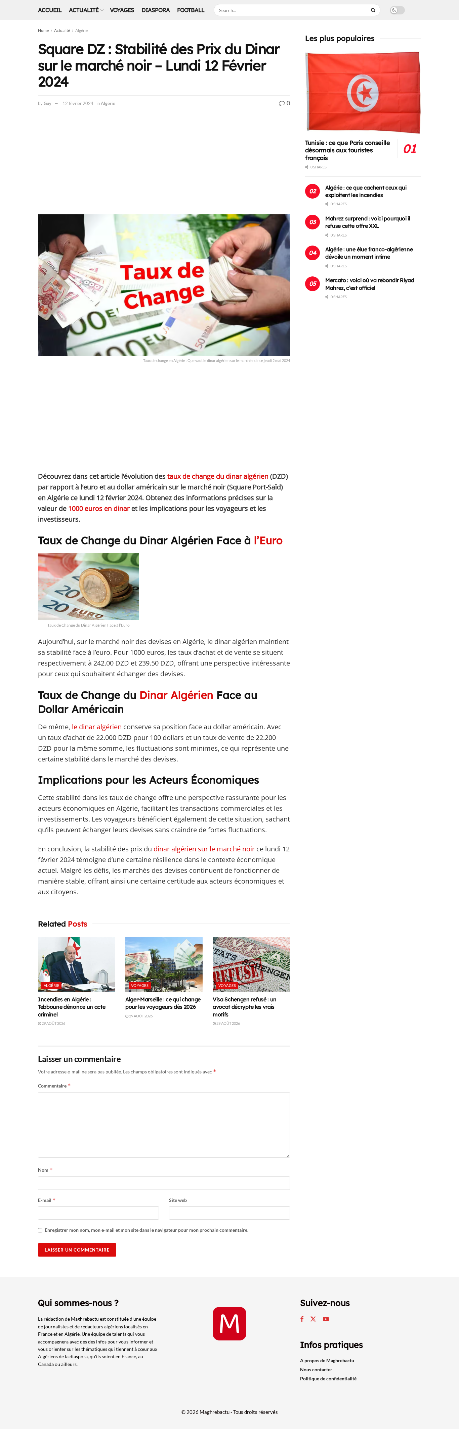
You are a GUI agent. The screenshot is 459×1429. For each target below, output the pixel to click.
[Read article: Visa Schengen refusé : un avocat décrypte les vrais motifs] (251, 964)
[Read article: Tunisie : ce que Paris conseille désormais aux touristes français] (363, 92)
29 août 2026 (53, 1023)
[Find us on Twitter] (313, 1319)
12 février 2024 (77, 103)
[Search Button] (374, 10)
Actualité (83, 9)
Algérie (81, 30)
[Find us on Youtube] (326, 1319)
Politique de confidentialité (328, 1378)
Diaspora (155, 9)
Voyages (122, 9)
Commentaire (54, 1085)
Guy (47, 103)
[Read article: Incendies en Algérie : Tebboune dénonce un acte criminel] (76, 964)
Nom (45, 1170)
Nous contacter (316, 1369)
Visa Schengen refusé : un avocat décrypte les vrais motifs (245, 1007)
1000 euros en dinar (99, 508)
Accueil (49, 9)
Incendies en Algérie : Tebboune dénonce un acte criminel (71, 1007)
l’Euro (268, 540)
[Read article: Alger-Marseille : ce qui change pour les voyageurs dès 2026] (164, 964)
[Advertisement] (164, 165)
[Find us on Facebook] (301, 1319)
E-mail (47, 1200)
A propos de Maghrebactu (327, 1360)
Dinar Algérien (174, 694)
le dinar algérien (97, 726)
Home (43, 30)
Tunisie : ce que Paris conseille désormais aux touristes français (347, 150)
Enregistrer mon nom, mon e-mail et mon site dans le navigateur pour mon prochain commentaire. (146, 1230)
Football (190, 9)
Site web (178, 1200)
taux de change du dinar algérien (217, 476)
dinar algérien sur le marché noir (204, 848)
